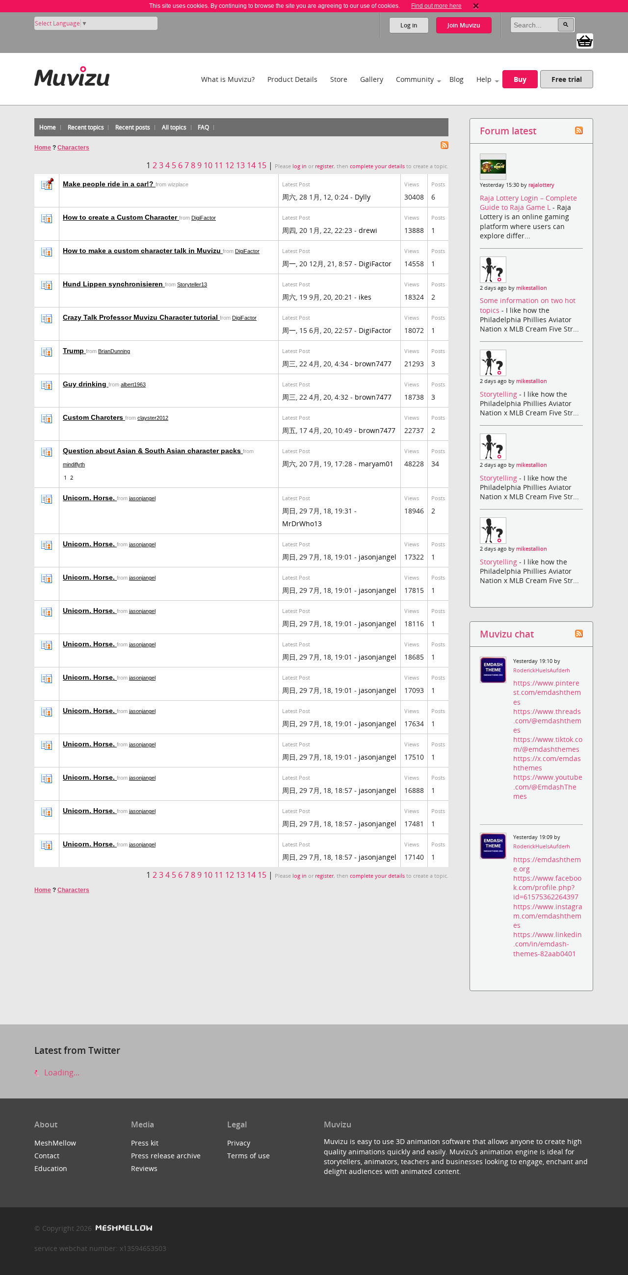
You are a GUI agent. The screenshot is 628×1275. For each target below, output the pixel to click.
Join (463, 25)
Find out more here (436, 5)
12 (229, 165)
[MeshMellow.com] (123, 1228)
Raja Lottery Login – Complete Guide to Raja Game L (528, 202)
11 (218, 165)
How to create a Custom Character (121, 217)
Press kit (144, 1143)
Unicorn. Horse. (90, 498)
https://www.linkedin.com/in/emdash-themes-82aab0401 (547, 944)
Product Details (292, 79)
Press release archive (166, 1155)
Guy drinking (85, 384)
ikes (365, 297)
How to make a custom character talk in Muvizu (143, 251)
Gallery (371, 79)
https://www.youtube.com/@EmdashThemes (547, 786)
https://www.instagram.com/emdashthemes (547, 916)
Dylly (362, 197)
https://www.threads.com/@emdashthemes (547, 721)
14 (251, 165)
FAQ (203, 127)
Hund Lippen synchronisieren (114, 284)
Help (484, 79)
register (324, 166)
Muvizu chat (507, 634)
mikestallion (531, 287)
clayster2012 (152, 418)
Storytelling (499, 394)
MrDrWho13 (302, 523)
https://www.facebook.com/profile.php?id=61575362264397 (547, 887)
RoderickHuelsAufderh (541, 670)
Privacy (238, 1143)
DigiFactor (203, 218)
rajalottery (541, 184)
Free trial (566, 79)
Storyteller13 (192, 284)
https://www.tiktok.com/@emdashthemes (547, 744)
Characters (73, 147)
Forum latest (508, 131)
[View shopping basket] (584, 40)
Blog (456, 79)
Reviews (144, 1168)
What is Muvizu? (228, 79)
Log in (409, 25)
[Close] (476, 5)
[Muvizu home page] (71, 74)
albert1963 (133, 384)
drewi (368, 230)
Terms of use (248, 1155)
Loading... (60, 1072)
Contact (46, 1155)
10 (208, 165)
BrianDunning (114, 351)
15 (262, 165)
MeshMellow (55, 1143)
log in (299, 166)
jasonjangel (142, 498)
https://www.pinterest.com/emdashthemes (547, 692)
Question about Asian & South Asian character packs (153, 451)
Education (50, 1168)
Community (415, 79)
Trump (74, 351)
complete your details (377, 166)
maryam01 (376, 463)
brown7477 (373, 363)
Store (338, 79)
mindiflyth (74, 464)
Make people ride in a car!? (109, 184)
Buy (520, 79)
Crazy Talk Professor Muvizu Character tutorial (141, 317)
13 (240, 165)
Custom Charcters (94, 417)
